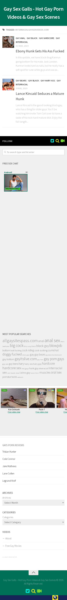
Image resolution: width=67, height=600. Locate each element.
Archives (6, 497)
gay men (40, 360)
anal (41, 341)
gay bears (39, 354)
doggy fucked (12, 354)
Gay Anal (20, 38)
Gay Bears (21, 80)
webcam (20, 377)
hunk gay (33, 368)
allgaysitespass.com (20, 340)
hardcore (48, 363)
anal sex (52, 340)
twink (14, 376)
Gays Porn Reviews (13, 445)
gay (32, 354)
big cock (16, 345)
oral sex (56, 372)
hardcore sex (11, 368)
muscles (44, 372)
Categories (7, 517)
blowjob (55, 345)
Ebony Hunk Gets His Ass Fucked (40, 51)
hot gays (25, 368)
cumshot (53, 350)
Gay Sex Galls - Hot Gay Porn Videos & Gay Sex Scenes (34, 13)
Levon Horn (35, 373)
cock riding (28, 350)
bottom (6, 350)
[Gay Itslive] (63, 141)
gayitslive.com (26, 358)
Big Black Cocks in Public (13, 557)
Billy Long (27, 346)
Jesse (17, 373)
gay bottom (8, 359)
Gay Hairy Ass (48, 80)
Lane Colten (8, 473)
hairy (21, 363)
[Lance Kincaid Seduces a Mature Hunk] (8, 84)
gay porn (50, 358)
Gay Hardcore (46, 38)
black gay (42, 346)
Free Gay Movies (13, 545)
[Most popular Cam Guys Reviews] (57, 141)
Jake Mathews (9, 466)
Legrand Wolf (9, 480)
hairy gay (37, 363)
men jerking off (5, 557)
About (8, 538)
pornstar (6, 376)
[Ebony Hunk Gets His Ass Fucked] (8, 42)
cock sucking (40, 350)
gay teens (13, 363)
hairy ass (29, 363)
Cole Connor (8, 458)
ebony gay (25, 355)
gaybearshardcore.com (54, 355)
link (64, 550)
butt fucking (16, 350)
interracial (43, 368)
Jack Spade (11, 373)
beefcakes (5, 346)
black (33, 346)
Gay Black (32, 38)
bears (62, 341)
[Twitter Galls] (52, 141)
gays (60, 358)
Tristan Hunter (9, 451)
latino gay (25, 372)
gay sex (5, 364)
